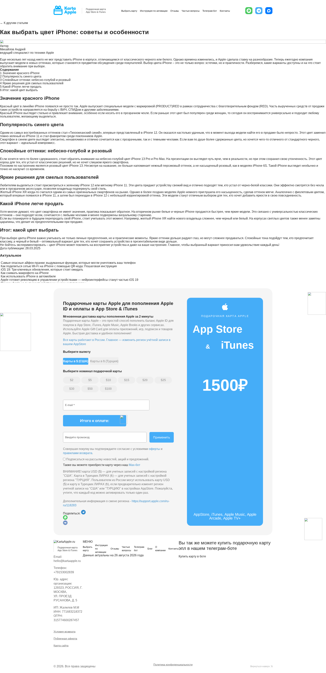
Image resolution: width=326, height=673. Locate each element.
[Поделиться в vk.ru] (65, 524)
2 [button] (72, 380)
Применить (161, 437)
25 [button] (164, 380)
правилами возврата (77, 453)
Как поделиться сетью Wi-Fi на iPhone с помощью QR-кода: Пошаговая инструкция (59, 266)
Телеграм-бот (209, 11)
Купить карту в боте (192, 556)
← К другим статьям (14, 23)
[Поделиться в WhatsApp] (118, 517)
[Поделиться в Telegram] (83, 513)
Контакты (225, 11)
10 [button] (109, 380)
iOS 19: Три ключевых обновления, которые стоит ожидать (42, 269)
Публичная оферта (65, 638)
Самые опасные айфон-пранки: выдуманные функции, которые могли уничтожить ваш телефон (68, 262)
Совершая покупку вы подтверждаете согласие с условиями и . (112, 451)
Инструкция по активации (154, 11)
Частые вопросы (191, 11)
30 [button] (72, 388)
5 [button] (91, 380)
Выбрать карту (129, 11)
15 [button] (127, 380)
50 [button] (91, 388)
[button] (248, 10)
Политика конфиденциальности (173, 664)
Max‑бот (134, 465)
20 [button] (146, 380)
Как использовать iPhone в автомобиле (28, 276)
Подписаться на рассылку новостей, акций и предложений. (107, 459)
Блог (150, 548)
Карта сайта (61, 645)
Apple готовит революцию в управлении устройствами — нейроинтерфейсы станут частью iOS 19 (69, 279)
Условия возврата (64, 631)
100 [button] (109, 388)
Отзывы (174, 11)
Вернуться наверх (260, 666)
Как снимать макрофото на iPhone (25, 273)
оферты (154, 448)
